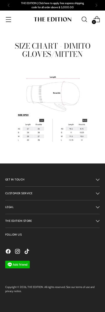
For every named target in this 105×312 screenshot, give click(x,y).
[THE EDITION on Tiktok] (27, 252)
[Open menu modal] (8, 19)
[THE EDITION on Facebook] (8, 252)
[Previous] (8, 5)
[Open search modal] (84, 19)
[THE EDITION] (52, 19)
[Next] (96, 5)
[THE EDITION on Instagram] (18, 252)
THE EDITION (35, 287)
